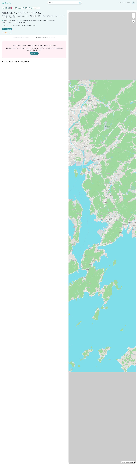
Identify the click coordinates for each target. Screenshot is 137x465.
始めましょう (34, 53)
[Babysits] (6, 2)
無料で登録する (7, 29)
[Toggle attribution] (134, 462)
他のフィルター (35, 8)
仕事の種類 (8, 8)
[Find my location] (133, 21)
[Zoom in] (133, 14)
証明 (25, 8)
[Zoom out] (133, 17)
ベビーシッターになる (124, 2)
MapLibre (123, 462)
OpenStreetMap (130, 462)
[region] (102, 238)
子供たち (18, 8)
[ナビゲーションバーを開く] (133, 2)
